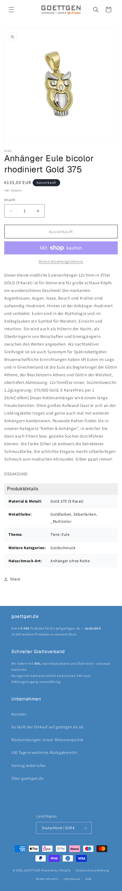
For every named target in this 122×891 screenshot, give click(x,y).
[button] (11, 9)
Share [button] (15, 579)
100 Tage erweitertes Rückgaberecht (44, 752)
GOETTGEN (32, 870)
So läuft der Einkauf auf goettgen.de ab (47, 726)
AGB (88, 879)
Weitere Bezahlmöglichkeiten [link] (61, 261)
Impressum (72, 879)
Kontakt (18, 714)
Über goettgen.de (27, 778)
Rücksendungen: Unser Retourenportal (47, 739)
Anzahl (9, 199)
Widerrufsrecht (47, 879)
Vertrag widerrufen (28, 765)
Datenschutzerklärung (92, 870)
